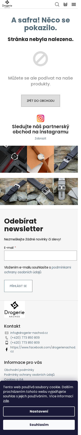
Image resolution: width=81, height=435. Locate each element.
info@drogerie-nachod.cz (29, 333)
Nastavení (39, 411)
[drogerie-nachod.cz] (14, 309)
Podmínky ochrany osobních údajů (29, 375)
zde (6, 400)
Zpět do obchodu (40, 101)
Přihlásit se (18, 286)
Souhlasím (39, 424)
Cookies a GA (13, 379)
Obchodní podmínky (19, 370)
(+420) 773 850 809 (25, 338)
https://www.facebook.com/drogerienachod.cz (43, 349)
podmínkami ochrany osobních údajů (37, 269)
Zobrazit (40, 138)
